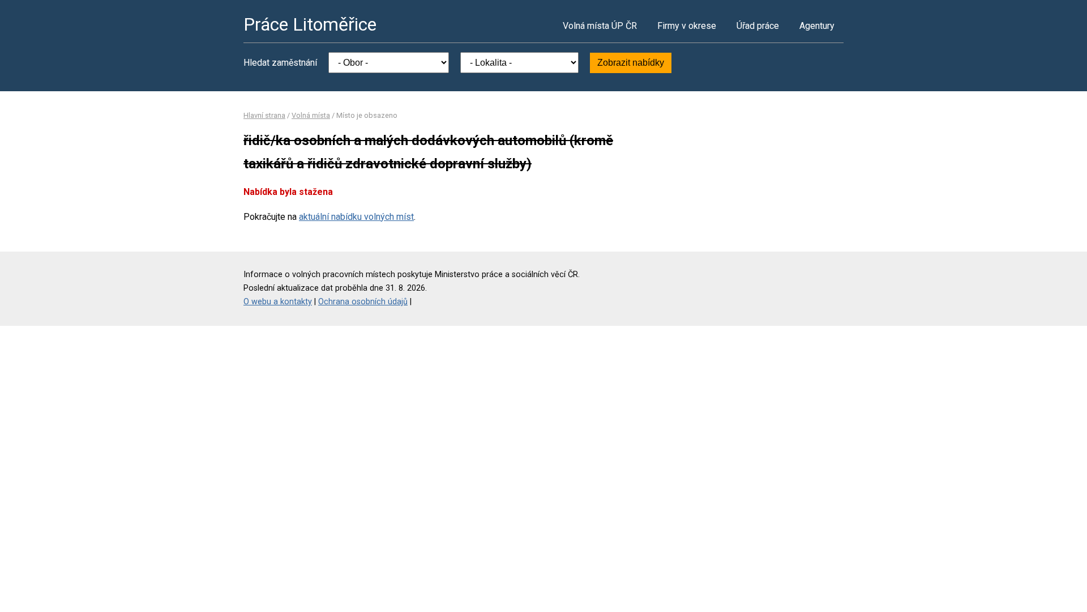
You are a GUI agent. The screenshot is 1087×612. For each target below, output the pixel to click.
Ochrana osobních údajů (363, 302)
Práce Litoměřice (309, 24)
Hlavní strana (264, 115)
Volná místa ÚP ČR (600, 25)
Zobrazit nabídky (630, 62)
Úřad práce (758, 25)
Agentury (816, 25)
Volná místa (311, 115)
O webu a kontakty (277, 302)
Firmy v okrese (686, 25)
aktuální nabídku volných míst (356, 216)
